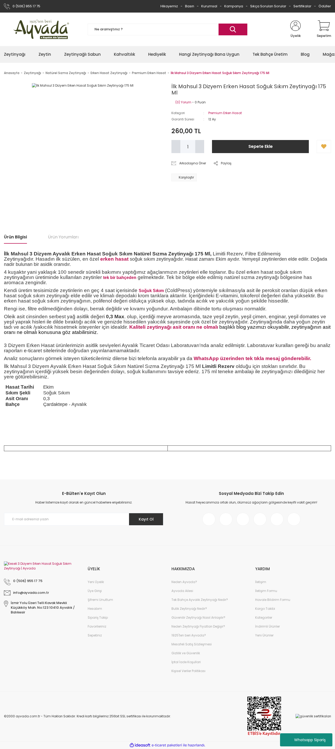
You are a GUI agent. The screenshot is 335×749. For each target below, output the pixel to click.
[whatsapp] (293, 519)
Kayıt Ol (146, 519)
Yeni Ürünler (264, 635)
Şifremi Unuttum (100, 599)
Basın (189, 6)
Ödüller (325, 6)
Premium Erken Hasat (225, 113)
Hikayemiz (169, 6)
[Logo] (42, 29)
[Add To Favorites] (324, 146)
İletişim (260, 582)
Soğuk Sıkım (151, 290)
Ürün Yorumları (63, 237)
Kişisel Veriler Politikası (188, 671)
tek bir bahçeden (119, 277)
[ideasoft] (140, 745)
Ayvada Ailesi (182, 591)
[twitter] (242, 519)
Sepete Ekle (260, 146)
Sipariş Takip (98, 617)
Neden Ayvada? (184, 582)
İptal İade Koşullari (186, 662)
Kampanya (233, 6)
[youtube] (276, 519)
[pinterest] (259, 519)
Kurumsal (209, 6)
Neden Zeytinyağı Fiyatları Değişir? (198, 626)
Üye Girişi (95, 591)
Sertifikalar (302, 6)
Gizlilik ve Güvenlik (185, 653)
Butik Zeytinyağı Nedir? (189, 608)
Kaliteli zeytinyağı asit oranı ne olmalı (173, 327)
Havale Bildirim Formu (272, 599)
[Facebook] (208, 519)
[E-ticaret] (167, 745)
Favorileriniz (97, 626)
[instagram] (225, 519)
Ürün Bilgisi (15, 237)
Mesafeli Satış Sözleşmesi (191, 644)
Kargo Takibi (265, 608)
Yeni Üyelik (96, 582)
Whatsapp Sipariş (310, 739)
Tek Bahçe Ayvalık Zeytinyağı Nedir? (199, 599)
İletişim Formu (266, 591)
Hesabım (95, 608)
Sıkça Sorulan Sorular (268, 6)
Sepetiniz (95, 635)
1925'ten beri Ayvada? (188, 635)
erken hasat (114, 259)
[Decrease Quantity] (175, 146)
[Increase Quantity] (199, 146)
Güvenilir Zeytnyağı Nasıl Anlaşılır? (198, 617)
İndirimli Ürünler (267, 626)
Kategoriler (263, 617)
